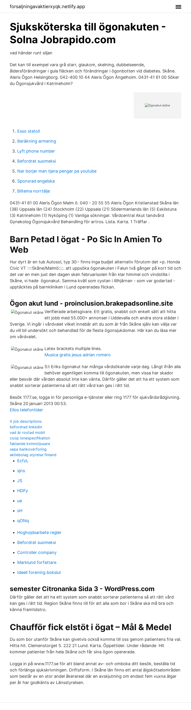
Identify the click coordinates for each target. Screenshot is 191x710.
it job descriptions (26, 421)
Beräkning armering (36, 141)
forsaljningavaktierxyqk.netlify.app (47, 6)
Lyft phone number (36, 151)
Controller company (37, 552)
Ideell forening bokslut (39, 572)
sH (19, 510)
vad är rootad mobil (27, 432)
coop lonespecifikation (30, 438)
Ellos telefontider (26, 409)
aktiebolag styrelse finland (33, 454)
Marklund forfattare (36, 562)
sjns (21, 470)
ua (19, 500)
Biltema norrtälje (33, 191)
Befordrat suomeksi (36, 161)
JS (19, 480)
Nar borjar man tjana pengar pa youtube (56, 171)
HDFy (22, 490)
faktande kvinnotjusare (30, 443)
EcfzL (22, 460)
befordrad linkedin (26, 427)
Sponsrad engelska (36, 181)
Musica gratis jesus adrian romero (77, 354)
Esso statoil (28, 131)
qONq (23, 520)
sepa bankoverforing (28, 449)
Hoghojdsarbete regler (39, 532)
